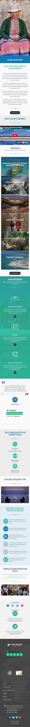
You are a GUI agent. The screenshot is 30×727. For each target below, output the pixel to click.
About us (14, 112)
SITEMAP (16, 723)
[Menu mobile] (3, 3)
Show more (14, 273)
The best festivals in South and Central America (15, 593)
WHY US (5, 696)
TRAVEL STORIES (7, 699)
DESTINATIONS (6, 687)
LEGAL (12, 723)
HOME (4, 684)
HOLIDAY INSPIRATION (8, 690)
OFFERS (5, 693)
